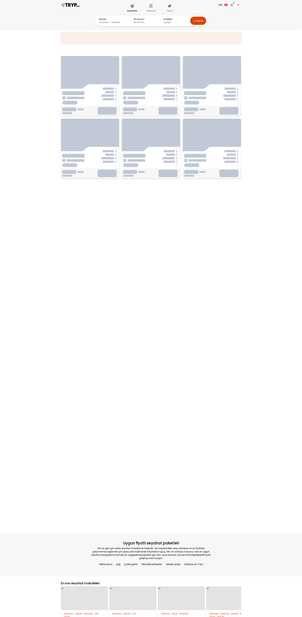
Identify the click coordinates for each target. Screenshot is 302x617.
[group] (132, 8)
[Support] (232, 5)
